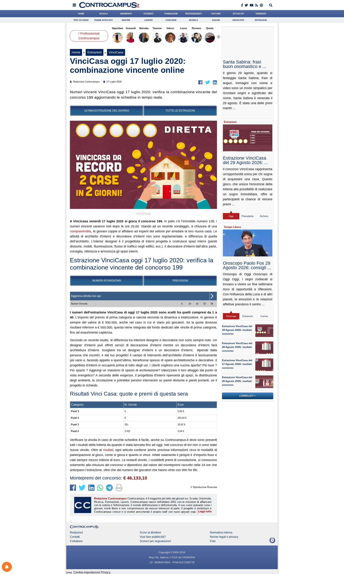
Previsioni (180, 280)
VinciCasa (116, 52)
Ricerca (193, 20)
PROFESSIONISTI (193, 14)
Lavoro (148, 20)
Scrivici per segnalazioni (155, 541)
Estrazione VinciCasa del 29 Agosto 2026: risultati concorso (237, 330)
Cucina (264, 316)
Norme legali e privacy (224, 536)
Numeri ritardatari (106, 280)
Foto (213, 541)
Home (76, 52)
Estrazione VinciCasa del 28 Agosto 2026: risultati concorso (237, 347)
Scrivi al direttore (150, 532)
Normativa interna (221, 532)
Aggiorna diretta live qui (86, 295)
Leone (183, 28)
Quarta (209, 28)
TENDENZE (260, 14)
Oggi (231, 216)
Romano (196, 28)
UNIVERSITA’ (126, 14)
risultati (108, 450)
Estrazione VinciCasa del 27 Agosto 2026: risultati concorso (237, 364)
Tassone (157, 28)
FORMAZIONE (171, 14)
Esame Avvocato (103, 20)
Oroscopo (238, 20)
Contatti (75, 536)
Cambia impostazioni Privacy (91, 572)
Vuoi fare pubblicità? (153, 536)
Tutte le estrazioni (180, 110)
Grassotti (131, 28)
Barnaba (144, 28)
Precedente (248, 216)
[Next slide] (219, 37)
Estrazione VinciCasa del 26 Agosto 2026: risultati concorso (237, 381)
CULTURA (216, 14)
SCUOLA (103, 14)
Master (126, 20)
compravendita (80, 231)
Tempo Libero (232, 226)
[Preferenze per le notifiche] (7, 567)
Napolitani (117, 28)
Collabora (76, 541)
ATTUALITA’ (238, 14)
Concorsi (171, 20)
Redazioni (76, 532)
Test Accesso (81, 20)
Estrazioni (261, 20)
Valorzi (170, 28)
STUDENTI (148, 14)
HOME (81, 14)
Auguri (216, 20)
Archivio (264, 216)
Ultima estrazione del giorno (106, 110)
